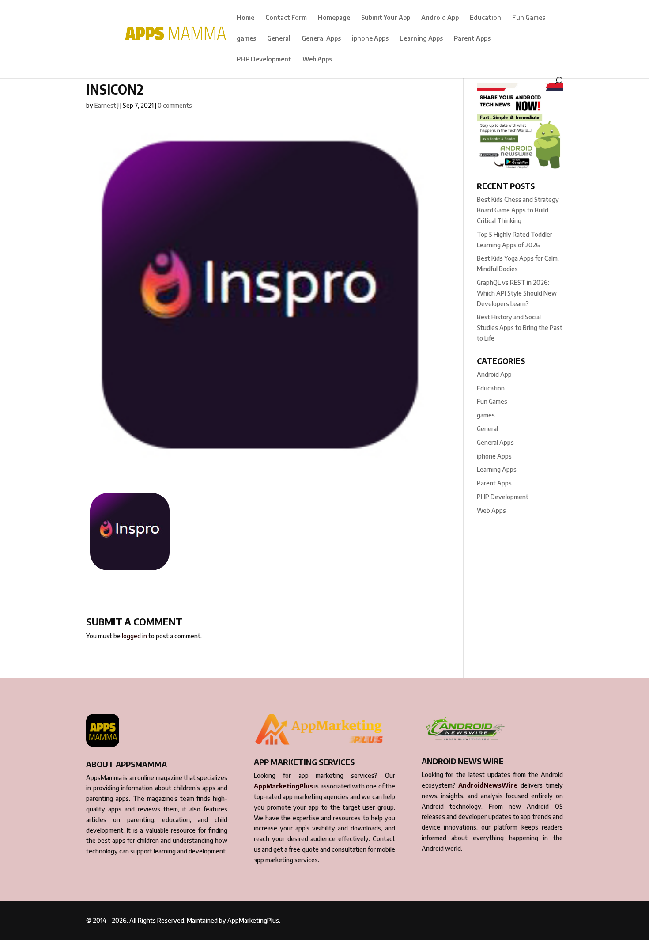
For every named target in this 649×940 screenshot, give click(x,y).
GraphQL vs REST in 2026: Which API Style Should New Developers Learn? (517, 293)
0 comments (175, 105)
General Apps (321, 38)
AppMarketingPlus (283, 786)
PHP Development (264, 59)
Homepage (334, 18)
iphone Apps (370, 38)
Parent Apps (472, 38)
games (246, 38)
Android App (440, 18)
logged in (134, 636)
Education (485, 18)
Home (245, 18)
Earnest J (106, 105)
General (279, 38)
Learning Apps (421, 38)
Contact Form (286, 18)
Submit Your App (385, 18)
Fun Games (528, 18)
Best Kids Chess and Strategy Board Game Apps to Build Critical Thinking (518, 210)
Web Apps (317, 59)
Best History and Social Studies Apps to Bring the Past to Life (519, 327)
